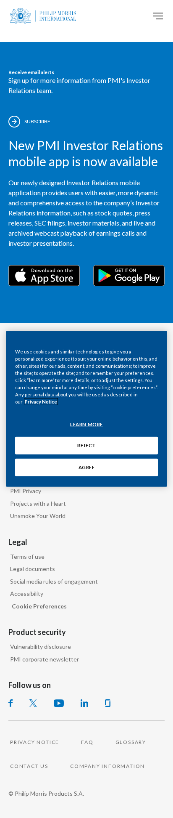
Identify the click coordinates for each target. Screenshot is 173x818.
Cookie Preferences (39, 606)
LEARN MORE (86, 424)
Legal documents (32, 568)
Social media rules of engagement (54, 581)
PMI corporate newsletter (44, 659)
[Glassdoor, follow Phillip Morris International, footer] (107, 703)
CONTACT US (29, 766)
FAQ (87, 742)
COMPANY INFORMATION (107, 766)
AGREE (87, 467)
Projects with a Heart (38, 503)
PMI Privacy (25, 490)
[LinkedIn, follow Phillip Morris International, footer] (84, 703)
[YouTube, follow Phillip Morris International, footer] (59, 703)
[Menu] (158, 16)
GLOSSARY (130, 742)
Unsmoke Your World (38, 515)
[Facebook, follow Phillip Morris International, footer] (10, 703)
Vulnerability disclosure (40, 646)
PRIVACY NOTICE (34, 742)
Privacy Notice (41, 401)
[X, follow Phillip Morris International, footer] (33, 703)
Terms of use (27, 556)
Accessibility (26, 593)
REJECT (86, 445)
